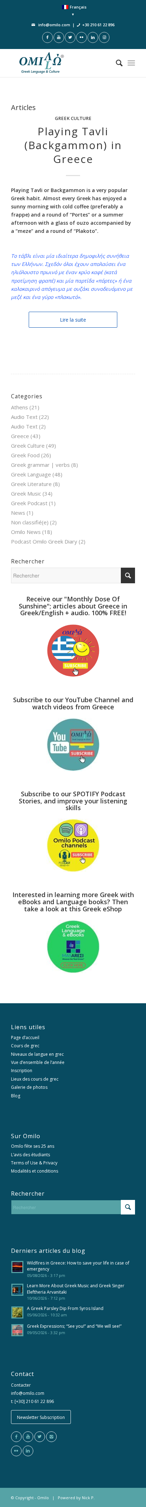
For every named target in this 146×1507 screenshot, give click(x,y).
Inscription (21, 1071)
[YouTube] (28, 1436)
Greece (20, 435)
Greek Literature (31, 483)
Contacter (21, 1385)
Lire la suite (73, 319)
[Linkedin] (28, 1451)
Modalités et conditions (34, 1171)
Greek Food (25, 455)
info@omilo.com (54, 24)
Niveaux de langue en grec (37, 1054)
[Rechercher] (116, 63)
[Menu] (131, 62)
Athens (19, 407)
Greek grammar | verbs (40, 464)
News (18, 512)
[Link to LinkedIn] (93, 37)
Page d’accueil (25, 1037)
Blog (15, 1096)
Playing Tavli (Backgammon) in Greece (73, 145)
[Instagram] (51, 1436)
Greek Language (31, 474)
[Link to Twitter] (70, 37)
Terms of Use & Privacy (34, 1163)
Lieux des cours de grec (34, 1079)
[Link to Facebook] (47, 37)
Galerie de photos (29, 1087)
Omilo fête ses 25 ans (32, 1146)
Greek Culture (73, 118)
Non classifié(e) (30, 522)
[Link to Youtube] (59, 37)
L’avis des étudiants (30, 1155)
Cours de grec (25, 1046)
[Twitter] (39, 1436)
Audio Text (24, 416)
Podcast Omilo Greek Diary (44, 541)
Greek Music (26, 493)
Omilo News (26, 531)
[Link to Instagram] (104, 37)
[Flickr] (16, 1451)
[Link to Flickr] (81, 37)
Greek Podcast (29, 503)
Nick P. (88, 1497)
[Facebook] (16, 1436)
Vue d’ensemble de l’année (37, 1062)
